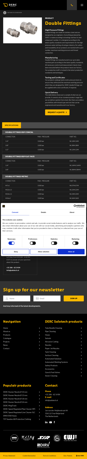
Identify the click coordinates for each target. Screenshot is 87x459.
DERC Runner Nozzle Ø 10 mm (15, 392)
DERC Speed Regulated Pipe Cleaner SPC (19, 409)
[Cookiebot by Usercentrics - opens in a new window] (75, 206)
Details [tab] (43, 212)
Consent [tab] (15, 212)
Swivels (48, 338)
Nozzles (48, 345)
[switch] (33, 243)
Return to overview (14, 12)
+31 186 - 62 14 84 (13, 267)
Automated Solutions (53, 359)
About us (6, 331)
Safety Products (51, 365)
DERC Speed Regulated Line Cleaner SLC (19, 412)
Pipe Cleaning (50, 331)
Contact (6, 348)
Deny (16, 251)
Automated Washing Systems (56, 362)
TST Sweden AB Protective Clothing (17, 419)
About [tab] (72, 212)
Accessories (49, 369)
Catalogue (7, 338)
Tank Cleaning (50, 352)
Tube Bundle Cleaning (53, 328)
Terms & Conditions (49, 456)
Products (6, 335)
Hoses (47, 335)
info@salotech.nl (12, 270)
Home (5, 328)
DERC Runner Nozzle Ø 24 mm (15, 402)
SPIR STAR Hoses (10, 416)
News (5, 345)
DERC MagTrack (9, 405)
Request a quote (56, 112)
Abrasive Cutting (51, 342)
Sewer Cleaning (51, 376)
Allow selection (43, 251)
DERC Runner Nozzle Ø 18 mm (15, 399)
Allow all (71, 251)
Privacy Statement (9, 456)
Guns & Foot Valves (52, 372)
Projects (6, 342)
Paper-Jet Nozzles (52, 348)
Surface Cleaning (51, 355)
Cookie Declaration (29, 456)
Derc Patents (68, 456)
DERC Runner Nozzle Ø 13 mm (15, 395)
